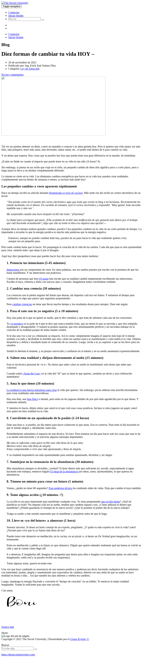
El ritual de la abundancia (64, 471)
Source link (7, 626)
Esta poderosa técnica (60, 488)
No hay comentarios (12, 74)
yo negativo (16, 323)
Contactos (13, 12)
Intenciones (13, 269)
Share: (4, 632)
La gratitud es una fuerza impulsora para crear (32, 390)
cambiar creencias (22, 304)
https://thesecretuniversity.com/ (18, 654)
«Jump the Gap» (31, 373)
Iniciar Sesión (15, 15)
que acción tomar (110, 501)
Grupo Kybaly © (79, 639)
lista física (32, 399)
